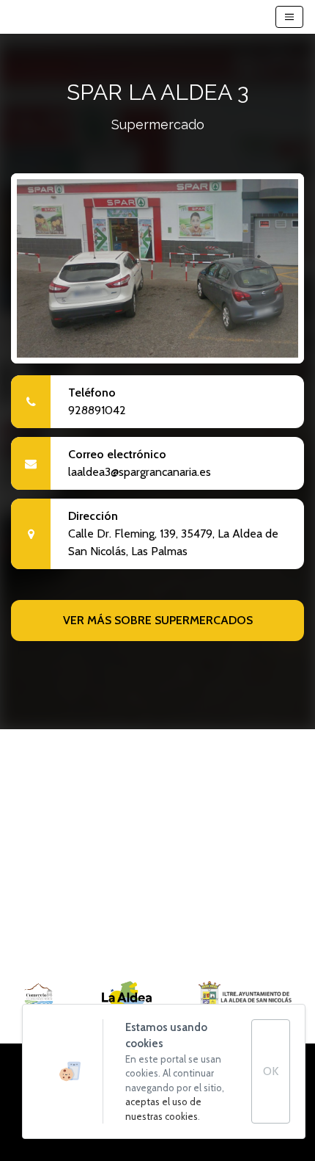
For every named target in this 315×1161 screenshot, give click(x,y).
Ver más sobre (158, 620)
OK (270, 1071)
